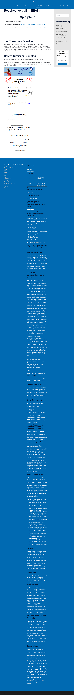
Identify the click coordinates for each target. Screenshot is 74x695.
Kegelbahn (40, 5)
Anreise (53, 5)
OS (37, 215)
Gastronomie (27, 5)
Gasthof (6, 172)
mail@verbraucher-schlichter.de (37, 240)
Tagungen (35, 5)
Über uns (10, 5)
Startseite (6, 184)
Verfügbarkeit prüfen (62, 63)
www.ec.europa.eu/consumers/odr (34, 249)
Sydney (25, 693)
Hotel (15, 5)
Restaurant (6, 181)
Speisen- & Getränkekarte (9, 183)
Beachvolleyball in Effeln (64, 5)
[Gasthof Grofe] (37, 2)
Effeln (49, 5)
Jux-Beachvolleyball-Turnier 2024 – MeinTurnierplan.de (33, 24)
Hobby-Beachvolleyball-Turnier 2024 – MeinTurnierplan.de (35, 27)
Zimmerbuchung (20, 5)
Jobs (58, 5)
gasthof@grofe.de (63, 31)
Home (6, 5)
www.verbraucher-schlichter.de (38, 242)
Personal (6, 180)
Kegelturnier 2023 (37, 7)
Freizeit (45, 5)
